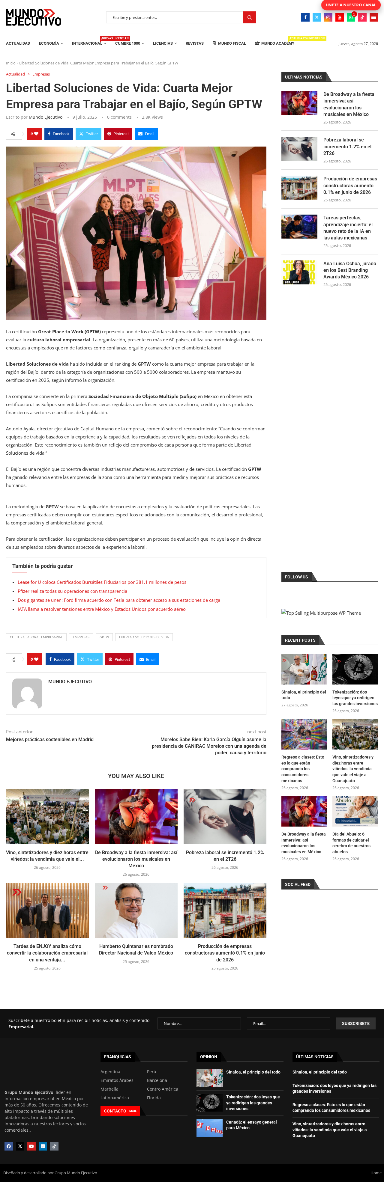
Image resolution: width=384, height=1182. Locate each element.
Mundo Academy (277, 41)
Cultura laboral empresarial (36, 637)
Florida (154, 1098)
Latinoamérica (114, 1098)
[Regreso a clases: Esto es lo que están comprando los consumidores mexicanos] (304, 734)
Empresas (81, 637)
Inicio (11, 63)
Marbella (109, 1089)
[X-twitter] (20, 1146)
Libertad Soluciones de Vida (144, 637)
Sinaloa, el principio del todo (303, 695)
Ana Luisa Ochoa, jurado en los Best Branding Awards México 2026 (349, 270)
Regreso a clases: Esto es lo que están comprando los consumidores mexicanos (302, 769)
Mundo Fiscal (231, 43)
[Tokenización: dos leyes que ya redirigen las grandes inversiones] (355, 669)
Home (376, 1172)
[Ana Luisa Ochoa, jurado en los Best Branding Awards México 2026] (299, 272)
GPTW (104, 637)
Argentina (110, 1072)
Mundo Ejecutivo (45, 117)
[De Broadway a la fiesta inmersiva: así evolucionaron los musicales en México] (136, 816)
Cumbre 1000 (127, 43)
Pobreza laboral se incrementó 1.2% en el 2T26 (347, 146)
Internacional (89, 41)
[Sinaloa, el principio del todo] (304, 669)
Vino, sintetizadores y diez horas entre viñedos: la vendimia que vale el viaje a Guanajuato (353, 769)
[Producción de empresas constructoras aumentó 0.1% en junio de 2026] (225, 910)
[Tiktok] (362, 17)
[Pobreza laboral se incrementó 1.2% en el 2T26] (225, 816)
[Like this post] (36, 134)
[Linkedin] (43, 1146)
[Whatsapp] (351, 17)
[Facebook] (305, 17)
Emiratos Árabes (117, 1080)
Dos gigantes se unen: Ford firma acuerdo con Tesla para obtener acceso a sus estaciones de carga (119, 600)
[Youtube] (339, 17)
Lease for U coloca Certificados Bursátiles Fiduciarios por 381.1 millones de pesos (102, 582)
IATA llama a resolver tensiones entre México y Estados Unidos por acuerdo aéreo (102, 609)
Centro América (162, 1089)
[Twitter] (317, 17)
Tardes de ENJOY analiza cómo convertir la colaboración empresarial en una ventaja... (47, 953)
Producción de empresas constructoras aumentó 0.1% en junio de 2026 (225, 953)
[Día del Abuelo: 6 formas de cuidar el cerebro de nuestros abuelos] (355, 811)
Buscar (249, 17)
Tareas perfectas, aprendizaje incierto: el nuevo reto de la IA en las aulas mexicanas (348, 228)
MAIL (132, 1110)
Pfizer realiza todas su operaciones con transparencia (72, 591)
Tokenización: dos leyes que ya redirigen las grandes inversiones (355, 698)
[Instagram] (328, 17)
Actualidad (18, 43)
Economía (49, 43)
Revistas (195, 43)
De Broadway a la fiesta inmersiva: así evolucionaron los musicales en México (136, 859)
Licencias (163, 43)
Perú (151, 1072)
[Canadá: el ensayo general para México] (209, 1128)
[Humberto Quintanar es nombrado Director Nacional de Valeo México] (136, 910)
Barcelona (157, 1080)
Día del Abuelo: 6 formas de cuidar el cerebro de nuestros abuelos (351, 843)
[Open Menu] (374, 17)
